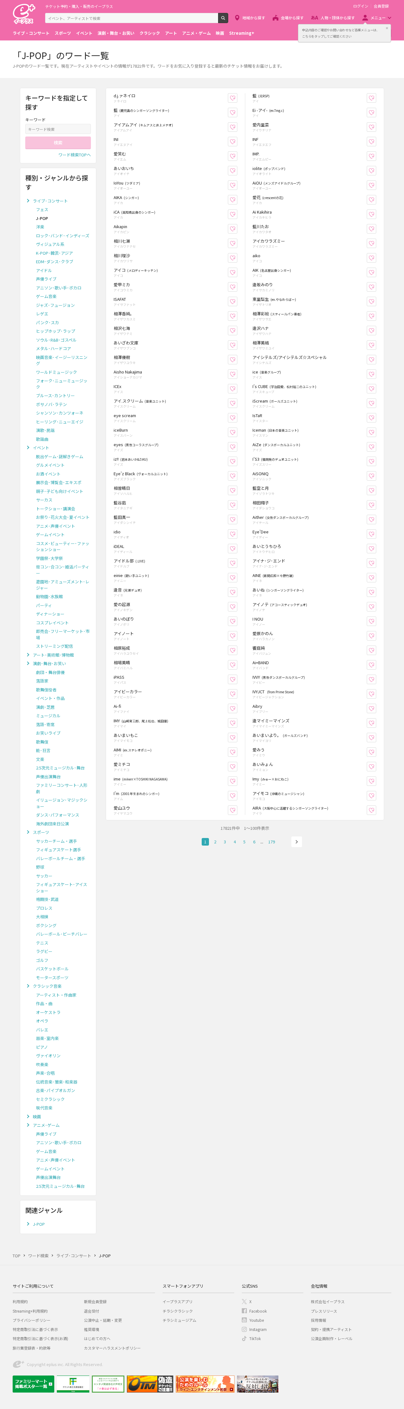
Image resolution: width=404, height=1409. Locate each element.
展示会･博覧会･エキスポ (58, 482)
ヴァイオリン (48, 1056)
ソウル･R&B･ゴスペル (56, 340)
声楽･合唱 (45, 1073)
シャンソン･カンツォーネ (59, 413)
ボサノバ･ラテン (51, 404)
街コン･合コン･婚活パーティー (62, 570)
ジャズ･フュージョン (55, 305)
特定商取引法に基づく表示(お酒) (40, 1338)
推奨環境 (91, 1329)
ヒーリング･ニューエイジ (59, 422)
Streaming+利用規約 (30, 1311)
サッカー (44, 876)
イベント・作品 (50, 698)
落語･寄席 (45, 724)
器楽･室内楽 (47, 1038)
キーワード (35, 120)
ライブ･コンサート (50, 201)
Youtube (256, 1320)
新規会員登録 (95, 1301)
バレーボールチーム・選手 (60, 858)
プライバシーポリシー (31, 1320)
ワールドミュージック (56, 372)
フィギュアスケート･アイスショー (61, 887)
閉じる (386, 28)
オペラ (42, 1021)
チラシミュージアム (179, 1320)
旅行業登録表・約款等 (31, 1348)
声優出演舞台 (48, 777)
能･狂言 (43, 750)
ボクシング (46, 925)
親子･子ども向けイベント (59, 491)
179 (271, 842)
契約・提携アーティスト (331, 1329)
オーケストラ (48, 1012)
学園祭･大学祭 (49, 558)
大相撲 (42, 917)
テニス (42, 943)
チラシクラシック (178, 1311)
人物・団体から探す (338, 17)
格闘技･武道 (47, 899)
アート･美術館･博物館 (53, 655)
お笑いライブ (48, 733)
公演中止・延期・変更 (103, 1320)
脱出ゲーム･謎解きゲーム (59, 456)
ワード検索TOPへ (74, 155)
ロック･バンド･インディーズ (62, 236)
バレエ (42, 1030)
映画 (220, 33)
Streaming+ (241, 33)
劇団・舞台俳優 (50, 672)
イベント (84, 33)
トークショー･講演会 (55, 509)
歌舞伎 (42, 742)
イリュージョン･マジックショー (61, 803)
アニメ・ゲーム (196, 33)
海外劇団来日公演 (52, 824)
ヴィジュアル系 (50, 244)
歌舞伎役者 (46, 690)
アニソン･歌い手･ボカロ (58, 288)
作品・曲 (44, 1003)
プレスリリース (324, 1311)
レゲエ (42, 314)
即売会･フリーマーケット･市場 (63, 634)
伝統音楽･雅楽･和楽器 (56, 1082)
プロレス (44, 908)
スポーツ (63, 33)
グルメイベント (50, 465)
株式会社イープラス (328, 1301)
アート (171, 33)
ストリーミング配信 (54, 646)
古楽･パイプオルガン (55, 1090)
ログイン (360, 6)
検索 (58, 142)
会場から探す (292, 17)
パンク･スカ (47, 322)
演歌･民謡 (45, 430)
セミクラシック (50, 1099)
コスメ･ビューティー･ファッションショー (62, 546)
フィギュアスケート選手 (58, 850)
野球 (40, 867)
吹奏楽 (42, 1064)
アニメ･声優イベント (55, 526)
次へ (296, 841)
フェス (42, 209)
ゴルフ (42, 960)
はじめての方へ (97, 1338)
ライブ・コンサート (31, 33)
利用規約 (20, 1301)
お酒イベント (48, 474)
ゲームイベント (50, 534)
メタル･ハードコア (53, 348)
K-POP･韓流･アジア (54, 253)
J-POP (39, 1224)
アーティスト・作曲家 (56, 995)
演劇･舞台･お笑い (49, 663)
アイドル (44, 270)
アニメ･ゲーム (46, 1125)
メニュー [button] (378, 17)
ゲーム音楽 (46, 296)
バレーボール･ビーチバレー (61, 934)
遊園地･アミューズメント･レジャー (62, 585)
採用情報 (318, 1320)
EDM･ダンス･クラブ (54, 261)
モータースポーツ (52, 978)
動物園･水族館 (49, 596)
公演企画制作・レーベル (332, 1338)
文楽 (40, 759)
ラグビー (44, 951)
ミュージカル (48, 716)
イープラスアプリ (178, 1301)
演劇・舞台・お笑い (116, 33)
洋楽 (40, 227)
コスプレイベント (52, 623)
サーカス (44, 500)
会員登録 (381, 6)
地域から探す (253, 17)
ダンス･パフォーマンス (57, 815)
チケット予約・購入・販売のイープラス (79, 6)
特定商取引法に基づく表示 (35, 1329)
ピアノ (42, 1047)
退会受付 (91, 1311)
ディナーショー (50, 614)
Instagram (258, 1329)
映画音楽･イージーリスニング (61, 360)
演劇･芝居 (45, 707)
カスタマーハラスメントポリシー (112, 1348)
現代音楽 (44, 1108)
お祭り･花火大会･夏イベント (63, 517)
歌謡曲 (42, 439)
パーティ (44, 605)
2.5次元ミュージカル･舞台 (60, 768)
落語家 (42, 681)
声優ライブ (46, 279)
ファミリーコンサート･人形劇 (61, 788)
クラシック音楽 (47, 986)
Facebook (258, 1311)
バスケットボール (52, 969)
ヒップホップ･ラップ (55, 331)
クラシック (150, 33)
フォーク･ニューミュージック (61, 384)
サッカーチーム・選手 (56, 841)
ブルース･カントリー (55, 395)
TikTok (255, 1338)
